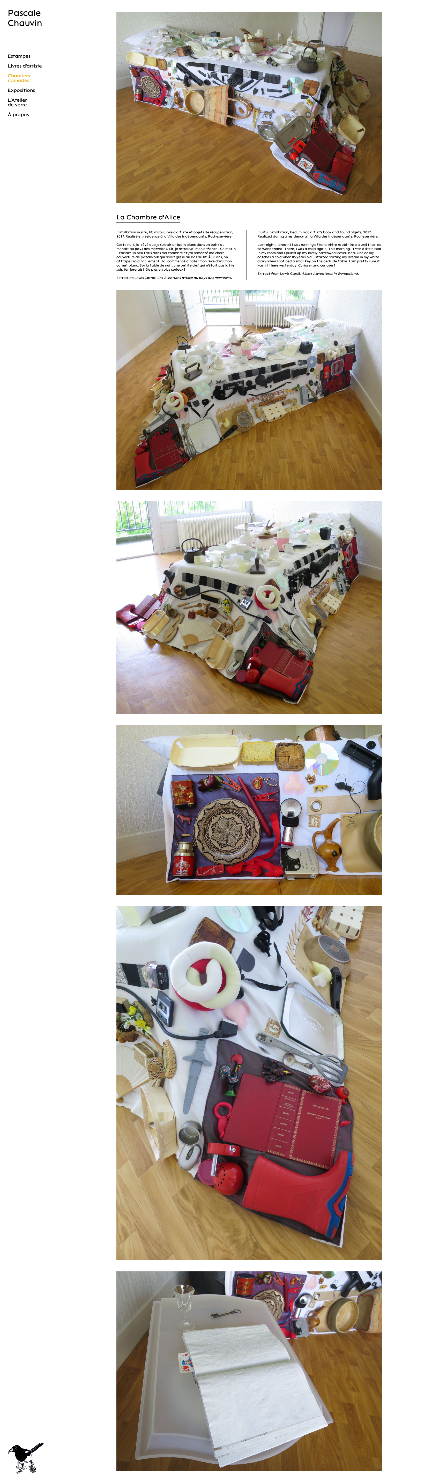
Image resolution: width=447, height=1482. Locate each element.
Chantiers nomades (19, 78)
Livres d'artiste (25, 66)
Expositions (21, 90)
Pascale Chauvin (25, 18)
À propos (18, 114)
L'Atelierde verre (17, 102)
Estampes (19, 56)
